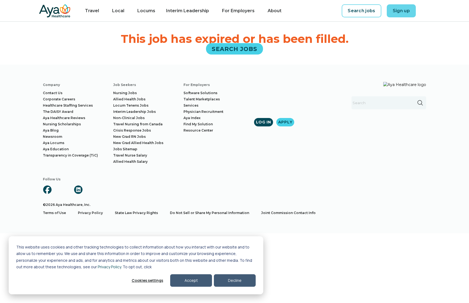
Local (118, 10)
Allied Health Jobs (129, 99)
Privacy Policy (109, 266)
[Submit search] (420, 103)
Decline (235, 280)
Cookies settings (147, 280)
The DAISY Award (58, 112)
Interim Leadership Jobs (134, 112)
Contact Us (52, 93)
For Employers (238, 10)
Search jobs (361, 10)
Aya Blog (51, 130)
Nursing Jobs (125, 93)
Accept (191, 280)
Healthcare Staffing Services (68, 105)
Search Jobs (235, 48)
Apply (285, 122)
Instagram (62, 189)
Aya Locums (53, 143)
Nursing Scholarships (62, 124)
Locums (146, 10)
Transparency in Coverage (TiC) (70, 155)
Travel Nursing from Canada (138, 124)
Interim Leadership (187, 10)
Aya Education (56, 149)
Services (190, 105)
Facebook (47, 189)
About (274, 10)
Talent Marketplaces (201, 99)
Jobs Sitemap (125, 149)
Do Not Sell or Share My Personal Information (209, 213)
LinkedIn (78, 189)
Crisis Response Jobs (132, 130)
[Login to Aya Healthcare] (425, 11)
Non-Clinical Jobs (129, 118)
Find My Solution (198, 124)
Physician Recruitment (203, 112)
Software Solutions (200, 93)
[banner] (54, 10)
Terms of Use (54, 213)
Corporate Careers (59, 99)
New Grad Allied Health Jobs (138, 143)
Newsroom (52, 137)
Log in (263, 122)
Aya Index (192, 118)
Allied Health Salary (130, 162)
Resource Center (198, 130)
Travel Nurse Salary (130, 155)
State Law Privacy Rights (136, 213)
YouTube (93, 189)
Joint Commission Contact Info (288, 213)
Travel (92, 10)
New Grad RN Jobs (129, 137)
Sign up (401, 10)
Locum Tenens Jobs (130, 105)
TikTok (109, 189)
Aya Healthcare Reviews (64, 118)
